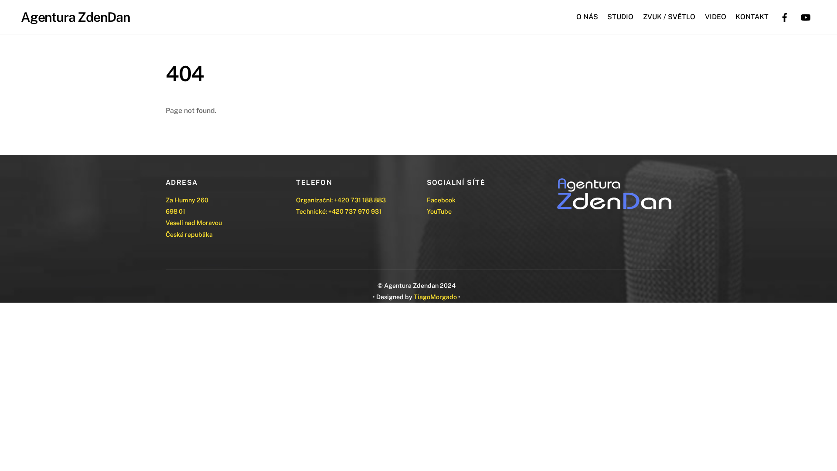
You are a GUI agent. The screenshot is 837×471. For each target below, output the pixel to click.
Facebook (441, 200)
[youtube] (805, 16)
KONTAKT (752, 17)
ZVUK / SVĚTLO (669, 17)
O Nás (587, 17)
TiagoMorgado (435, 296)
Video (715, 17)
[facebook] (784, 16)
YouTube (439, 211)
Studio (620, 17)
